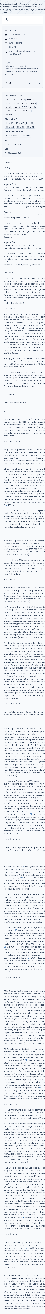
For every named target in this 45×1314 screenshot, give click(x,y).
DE (29, 83)
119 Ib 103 (26, 637)
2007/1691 (17, 144)
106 (17, 111)
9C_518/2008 (25, 136)
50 (9, 114)
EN (39, 83)
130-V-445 (10, 127)
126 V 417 (12, 850)
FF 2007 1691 (27, 684)
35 (9, 111)
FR (32, 83)
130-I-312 (29, 123)
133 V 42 (31, 1043)
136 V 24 (7, 168)
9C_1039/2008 (17, 179)
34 (32, 107)
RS (17, 488)
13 (33, 103)
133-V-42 (20, 127)
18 (9, 107)
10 (24, 103)
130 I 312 (38, 549)
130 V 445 (30, 618)
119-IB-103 (9, 123)
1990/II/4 (8, 144)
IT (35, 83)
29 (20, 107)
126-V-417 (20, 123)
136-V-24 (30, 127)
